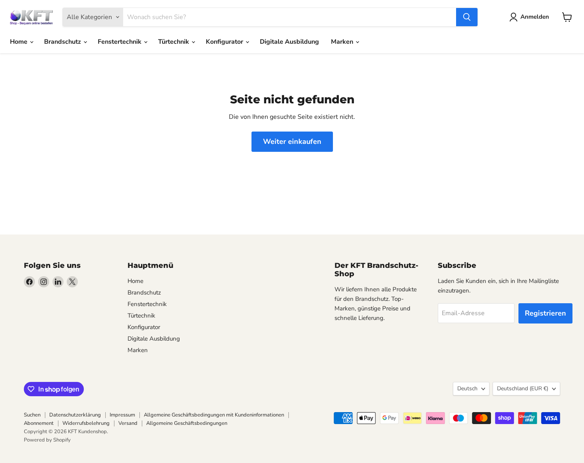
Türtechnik (174, 41)
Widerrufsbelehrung (86, 423)
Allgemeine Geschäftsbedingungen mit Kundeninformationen (214, 414)
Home (19, 41)
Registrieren (545, 313)
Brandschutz (63, 41)
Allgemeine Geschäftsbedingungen (186, 423)
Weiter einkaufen (292, 141)
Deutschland (522, 388)
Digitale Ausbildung (289, 41)
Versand (127, 423)
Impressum (122, 414)
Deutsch (467, 388)
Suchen (32, 414)
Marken (343, 41)
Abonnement (39, 423)
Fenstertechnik (120, 41)
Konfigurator (225, 41)
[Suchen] (467, 17)
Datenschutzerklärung (75, 414)
